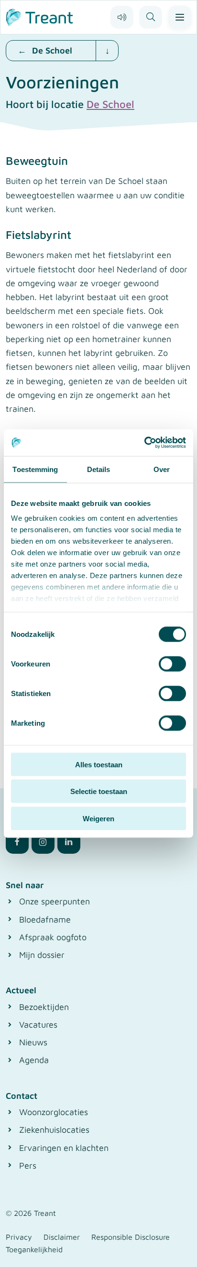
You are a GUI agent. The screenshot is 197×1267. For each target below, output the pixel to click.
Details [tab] (98, 469)
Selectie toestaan (98, 791)
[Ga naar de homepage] (39, 16)
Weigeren (98, 818)
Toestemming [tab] (35, 469)
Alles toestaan (98, 764)
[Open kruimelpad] (107, 50)
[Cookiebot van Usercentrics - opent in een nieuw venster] (144, 443)
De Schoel (110, 104)
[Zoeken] (150, 17)
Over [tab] (161, 469)
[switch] (172, 663)
